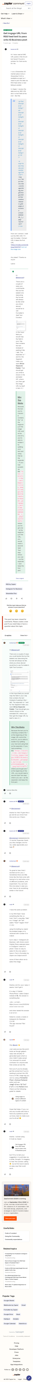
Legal (20, 1379)
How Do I (6, 23)
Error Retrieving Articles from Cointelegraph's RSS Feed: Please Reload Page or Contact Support (15, 1277)
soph (11, 904)
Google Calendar (10, 1323)
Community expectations (13, 1239)
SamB (11, 1040)
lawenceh (14, 49)
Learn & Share (17, 14)
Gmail (23, 1305)
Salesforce (22, 1323)
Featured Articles (10, 1272)
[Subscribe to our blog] (20, 1369)
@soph (15, 1045)
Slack (18, 1314)
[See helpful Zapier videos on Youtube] (27, 1369)
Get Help (4, 14)
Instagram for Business (14, 589)
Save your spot (10, 1218)
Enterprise (16, 1358)
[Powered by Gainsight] (16, 1332)
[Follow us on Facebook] (12, 1369)
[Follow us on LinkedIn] (16, 1369)
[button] (28, 3)
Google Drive (8, 1314)
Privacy (25, 1379)
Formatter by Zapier (11, 1310)
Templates (16, 1361)
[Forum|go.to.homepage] (12, 3)
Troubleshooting (10, 1258)
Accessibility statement (23, 1336)
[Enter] (3, 8)
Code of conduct (10, 1233)
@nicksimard (15, 808)
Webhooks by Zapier (11, 1305)
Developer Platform (16, 1349)
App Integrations (16, 1364)
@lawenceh (20, 277)
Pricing (16, 1343)
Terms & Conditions (9, 1336)
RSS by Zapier (11, 584)
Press (16, 1352)
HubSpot (7, 1319)
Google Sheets (9, 1300)
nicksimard (12, 643)
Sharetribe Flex (11, 593)
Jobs (16, 1355)
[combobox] (16, 8)
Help (16, 1346)
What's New (5, 18)
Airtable (16, 1319)
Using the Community (12, 1236)
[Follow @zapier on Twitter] (23, 1369)
